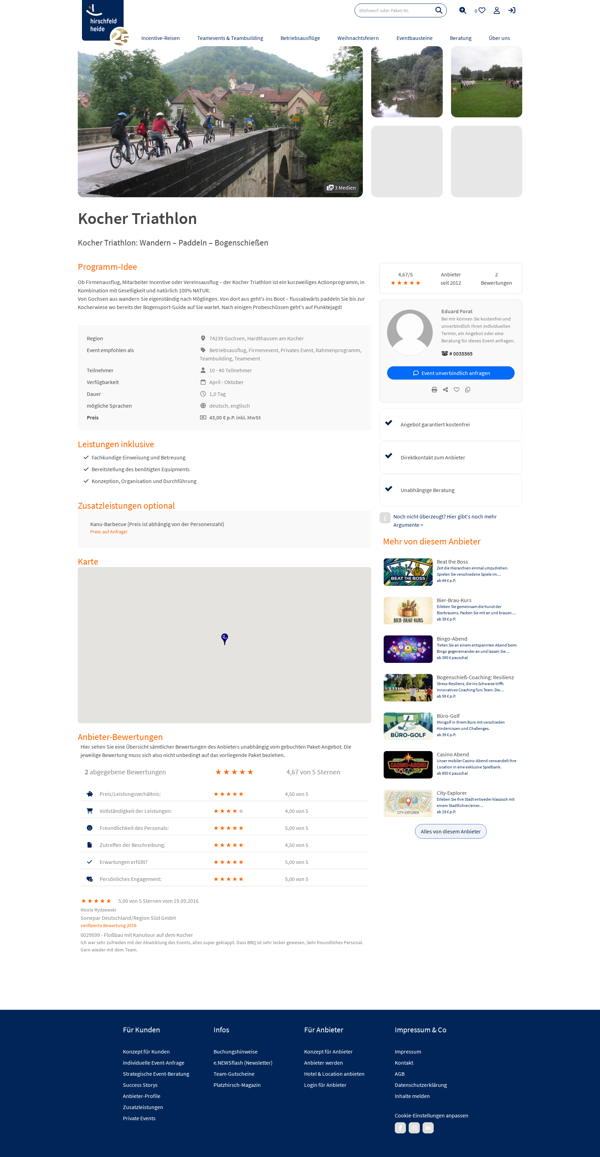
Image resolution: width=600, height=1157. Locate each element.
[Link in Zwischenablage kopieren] (468, 389)
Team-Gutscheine (234, 1073)
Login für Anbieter (325, 1084)
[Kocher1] (406, 81)
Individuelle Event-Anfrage (153, 1062)
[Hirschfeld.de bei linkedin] (428, 1127)
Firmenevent (263, 350)
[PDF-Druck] (434, 389)
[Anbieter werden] (497, 10)
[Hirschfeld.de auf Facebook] (400, 1127)
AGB (400, 1073)
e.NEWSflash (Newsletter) (243, 1062)
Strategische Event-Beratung (156, 1073)
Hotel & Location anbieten (334, 1073)
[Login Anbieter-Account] (512, 10)
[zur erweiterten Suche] (463, 10)
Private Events (139, 1118)
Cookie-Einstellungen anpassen (431, 1115)
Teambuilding (216, 358)
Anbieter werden (323, 1062)
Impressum (408, 1051)
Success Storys (140, 1084)
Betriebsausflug (227, 350)
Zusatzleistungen (143, 1107)
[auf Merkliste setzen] (456, 389)
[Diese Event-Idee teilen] (445, 389)
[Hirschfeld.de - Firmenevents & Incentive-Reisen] (103, 20)
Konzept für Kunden (146, 1051)
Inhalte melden (412, 1095)
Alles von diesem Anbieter (451, 831)
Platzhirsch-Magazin (237, 1084)
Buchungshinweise (236, 1051)
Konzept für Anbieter (328, 1051)
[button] (224, 639)
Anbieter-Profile (141, 1095)
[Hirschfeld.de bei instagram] (414, 1127)
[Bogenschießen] (486, 81)
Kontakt (404, 1062)
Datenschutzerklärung (421, 1084)
